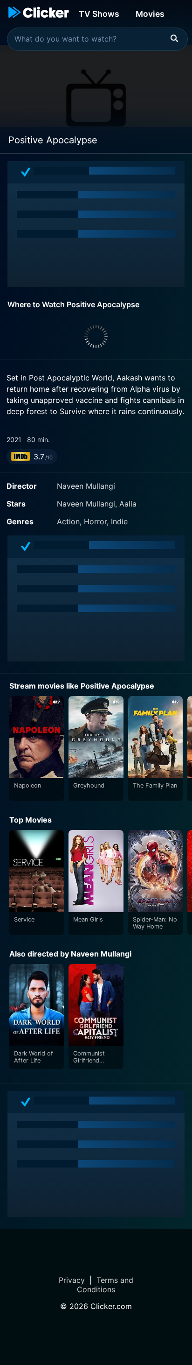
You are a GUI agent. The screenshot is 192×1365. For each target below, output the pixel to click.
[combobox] (97, 39)
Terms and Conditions (105, 1284)
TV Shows (99, 14)
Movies (150, 14)
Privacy (72, 1280)
